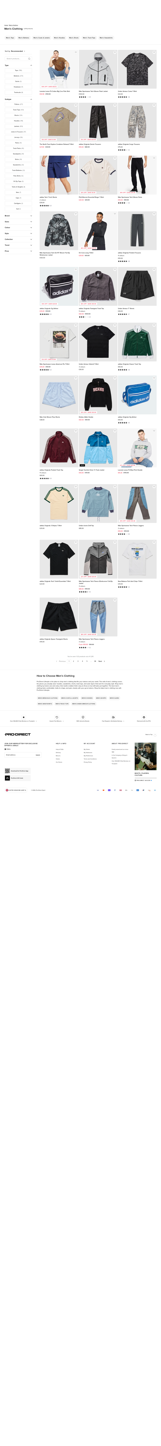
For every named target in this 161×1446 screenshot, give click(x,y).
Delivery (58, 753)
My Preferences (88, 756)
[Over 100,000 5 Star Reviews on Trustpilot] (23, 718)
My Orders (87, 749)
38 (95, 661)
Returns (58, 756)
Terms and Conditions (90, 759)
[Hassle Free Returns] (57, 718)
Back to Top (149, 734)
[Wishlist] (75, 52)
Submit (38, 755)
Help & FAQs (60, 749)
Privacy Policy (88, 762)
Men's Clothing (13, 25)
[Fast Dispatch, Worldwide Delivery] (113, 718)
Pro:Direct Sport (40, 790)
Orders (58, 759)
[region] (80, 38)
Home (6, 25)
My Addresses (88, 753)
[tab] (7, 749)
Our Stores (59, 762)
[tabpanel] (23, 755)
